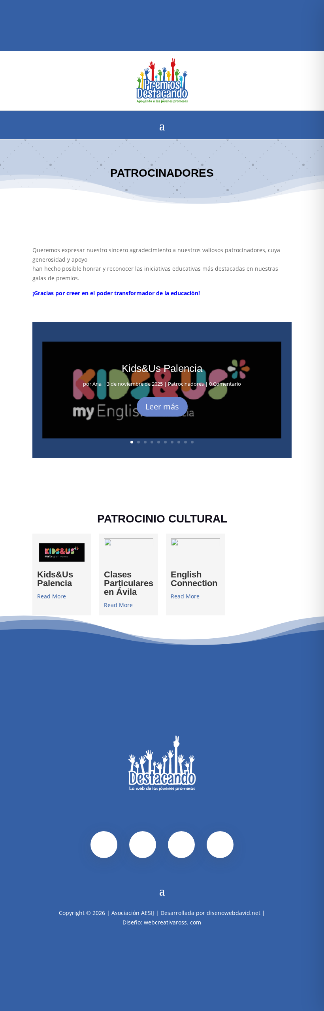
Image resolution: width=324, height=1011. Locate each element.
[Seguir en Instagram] (154, 20)
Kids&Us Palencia (162, 368)
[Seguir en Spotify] (167, 20)
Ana (97, 383)
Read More (51, 596)
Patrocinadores (186, 383)
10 (192, 442)
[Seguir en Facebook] (142, 20)
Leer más (162, 406)
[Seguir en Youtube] (180, 20)
